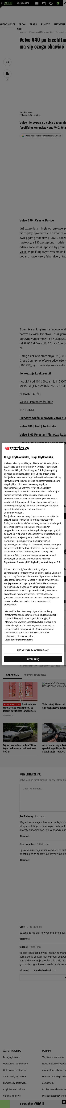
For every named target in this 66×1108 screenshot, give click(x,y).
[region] (33, 554)
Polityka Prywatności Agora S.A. (44, 562)
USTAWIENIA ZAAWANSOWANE (33, 650)
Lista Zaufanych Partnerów (19, 639)
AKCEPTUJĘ (33, 659)
